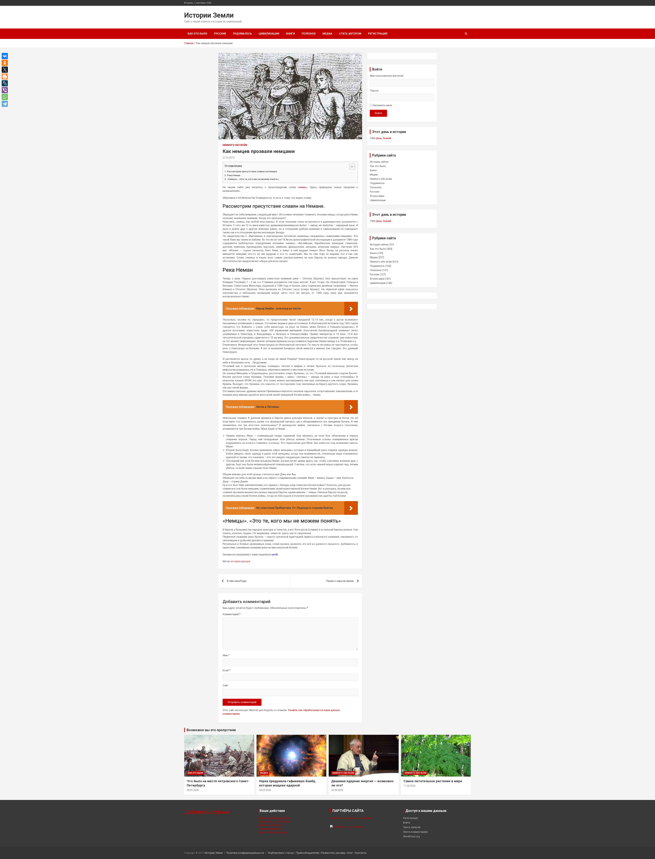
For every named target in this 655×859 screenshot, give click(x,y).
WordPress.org (411, 836)
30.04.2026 (265, 790)
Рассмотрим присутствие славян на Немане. (252, 171)
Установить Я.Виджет (270, 825)
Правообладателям (307, 852)
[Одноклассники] (6, 63)
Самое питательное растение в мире (433, 781)
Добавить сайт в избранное (273, 818)
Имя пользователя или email (386, 75)
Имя (226, 655)
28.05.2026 (193, 790)
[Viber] (6, 90)
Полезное (309, 33)
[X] (6, 70)
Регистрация (377, 33)
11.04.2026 (410, 785)
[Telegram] (6, 104)
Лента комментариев (415, 831)
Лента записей (411, 827)
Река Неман (233, 175)
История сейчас (379, 161)
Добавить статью (206, 812)
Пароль (374, 90)
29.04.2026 (337, 790)
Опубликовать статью (281, 852)
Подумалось (242, 33)
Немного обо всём (235, 145)
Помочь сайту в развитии (272, 832)
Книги (290, 33)
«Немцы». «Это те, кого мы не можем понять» (253, 179)
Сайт (225, 685)
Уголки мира (377, 195)
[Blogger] (6, 76)
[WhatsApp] (6, 97)
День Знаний (383, 138)
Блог (350, 852)
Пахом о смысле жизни (340, 581)
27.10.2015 (229, 157)
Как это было (197, 33)
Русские (220, 33)
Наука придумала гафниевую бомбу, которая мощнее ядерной (287, 783)
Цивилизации (269, 33)
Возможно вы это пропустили (211, 730)
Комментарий (232, 614)
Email (226, 670)
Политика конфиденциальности (245, 852)
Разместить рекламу (269, 828)
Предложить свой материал (273, 821)
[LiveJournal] (6, 83)
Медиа (327, 33)
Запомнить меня (382, 105)
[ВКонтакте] (6, 56)
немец (302, 187)
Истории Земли (209, 15)
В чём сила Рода (236, 581)
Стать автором (350, 33)
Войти (378, 113)
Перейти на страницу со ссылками (350, 818)
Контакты (361, 852)
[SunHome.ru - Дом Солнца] (347, 826)
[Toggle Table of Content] (350, 166)
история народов (240, 561)
